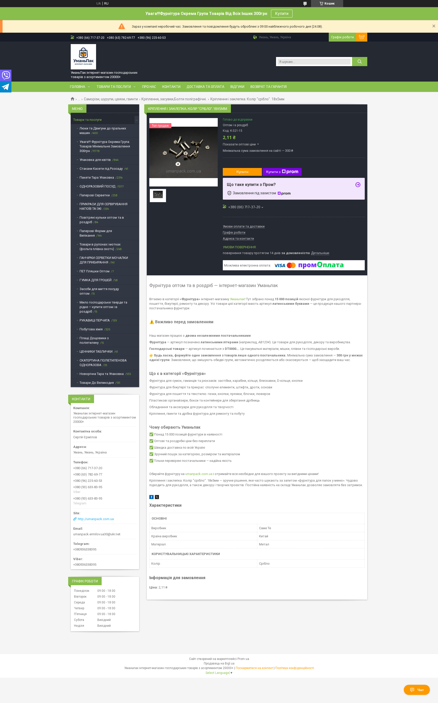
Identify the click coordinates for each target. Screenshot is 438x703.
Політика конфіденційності (294, 668)
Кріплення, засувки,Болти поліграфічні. (174, 99)
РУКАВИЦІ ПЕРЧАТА (95, 320)
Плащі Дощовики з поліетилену (94, 340)
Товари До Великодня (97, 383)
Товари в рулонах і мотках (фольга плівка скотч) (100, 246)
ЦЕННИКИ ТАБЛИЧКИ (96, 351)
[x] (157, 498)
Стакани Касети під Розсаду (101, 168)
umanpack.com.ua (198, 474)
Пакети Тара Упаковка (97, 177)
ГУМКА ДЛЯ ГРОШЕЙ (96, 280)
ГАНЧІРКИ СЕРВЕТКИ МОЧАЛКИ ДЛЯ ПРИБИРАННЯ (104, 260)
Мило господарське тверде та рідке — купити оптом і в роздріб (103, 306)
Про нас (149, 86)
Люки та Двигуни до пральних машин (103, 130)
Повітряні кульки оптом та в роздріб (102, 220)
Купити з (273, 171)
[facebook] (151, 498)
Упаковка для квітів (95, 160)
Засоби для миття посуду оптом (99, 291)
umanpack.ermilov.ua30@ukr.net (96, 534)
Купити (281, 13)
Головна (77, 86)
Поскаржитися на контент (254, 668)
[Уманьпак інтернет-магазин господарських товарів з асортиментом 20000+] (83, 56)
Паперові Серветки (95, 195)
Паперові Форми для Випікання (96, 233)
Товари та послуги (114, 86)
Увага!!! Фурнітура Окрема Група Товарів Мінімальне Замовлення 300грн (105, 146)
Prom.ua (243, 659)
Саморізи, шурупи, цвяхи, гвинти (111, 99)
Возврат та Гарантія (268, 86)
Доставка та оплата (205, 86)
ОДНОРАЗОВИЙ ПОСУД (97, 186)
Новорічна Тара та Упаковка (102, 374)
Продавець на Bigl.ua (219, 663)
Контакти (171, 86)
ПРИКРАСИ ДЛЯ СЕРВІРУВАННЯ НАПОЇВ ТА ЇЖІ (103, 206)
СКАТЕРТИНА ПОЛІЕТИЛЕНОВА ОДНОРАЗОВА (103, 362)
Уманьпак (237, 299)
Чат (420, 690)
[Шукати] (359, 61)
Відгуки (237, 86)
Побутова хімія (91, 329)
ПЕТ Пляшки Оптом (95, 271)
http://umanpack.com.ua (96, 519)
